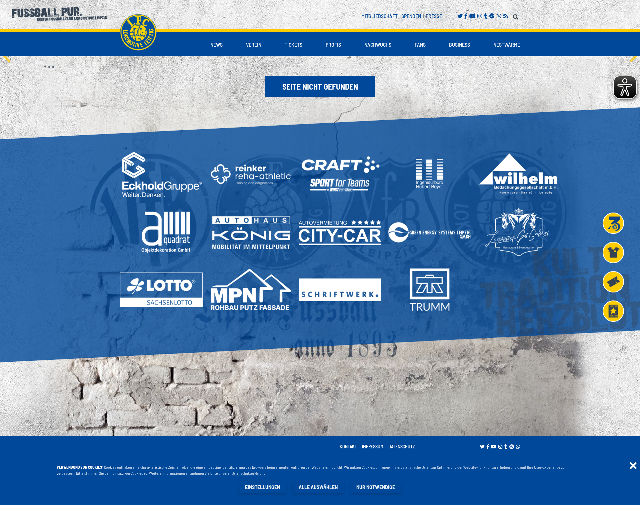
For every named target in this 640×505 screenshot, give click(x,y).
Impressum (372, 446)
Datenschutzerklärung (249, 473)
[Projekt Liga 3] (613, 223)
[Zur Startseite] (138, 32)
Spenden (411, 16)
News (216, 44)
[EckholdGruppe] (161, 174)
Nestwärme (506, 44)
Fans (420, 44)
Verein (253, 44)
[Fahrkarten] (613, 281)
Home (49, 66)
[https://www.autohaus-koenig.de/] (250, 232)
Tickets (293, 44)
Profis (333, 44)
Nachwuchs (377, 44)
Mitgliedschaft (379, 16)
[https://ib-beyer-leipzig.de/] (429, 174)
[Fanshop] (613, 252)
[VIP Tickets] (613, 311)
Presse (434, 16)
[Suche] (516, 16)
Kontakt (348, 446)
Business (459, 44)
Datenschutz (401, 446)
